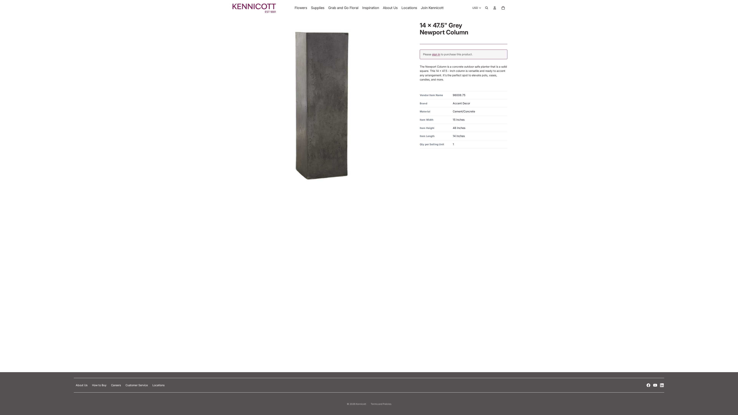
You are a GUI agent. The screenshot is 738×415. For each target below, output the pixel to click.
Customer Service (137, 385)
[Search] (486, 8)
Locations (158, 385)
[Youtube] (655, 385)
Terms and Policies (381, 404)
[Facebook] (648, 385)
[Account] (494, 8)
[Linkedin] (662, 385)
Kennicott (361, 404)
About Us (82, 385)
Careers (116, 385)
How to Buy (99, 385)
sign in (436, 54)
